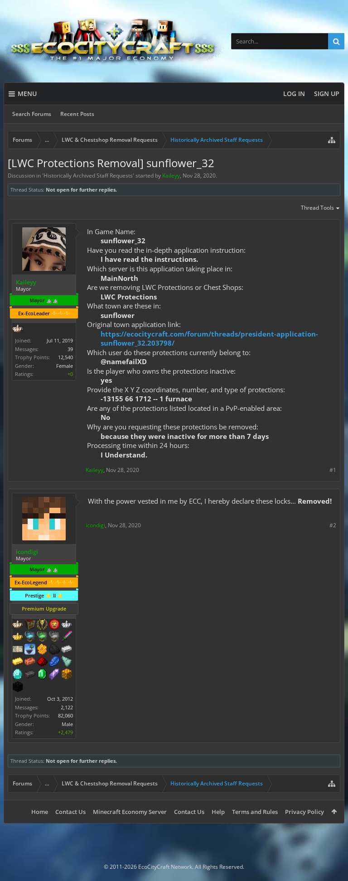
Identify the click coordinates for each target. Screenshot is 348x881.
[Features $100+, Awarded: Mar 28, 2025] (17, 662)
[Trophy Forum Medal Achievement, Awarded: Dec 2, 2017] (54, 625)
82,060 (65, 715)
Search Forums (31, 114)
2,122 (67, 707)
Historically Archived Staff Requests (88, 175)
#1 (332, 470)
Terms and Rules (255, 812)
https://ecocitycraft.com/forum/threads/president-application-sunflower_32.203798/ (209, 338)
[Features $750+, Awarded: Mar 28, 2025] (54, 675)
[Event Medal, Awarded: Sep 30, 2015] (42, 625)
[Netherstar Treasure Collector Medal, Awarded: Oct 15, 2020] (54, 637)
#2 (332, 525)
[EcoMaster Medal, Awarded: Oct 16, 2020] (66, 625)
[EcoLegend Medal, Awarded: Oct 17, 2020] (17, 637)
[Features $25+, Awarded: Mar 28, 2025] (42, 650)
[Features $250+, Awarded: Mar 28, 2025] (54, 662)
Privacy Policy (304, 812)
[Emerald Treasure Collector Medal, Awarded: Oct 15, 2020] (42, 637)
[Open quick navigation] (332, 140)
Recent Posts (77, 114)
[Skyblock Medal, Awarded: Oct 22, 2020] (29, 650)
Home (39, 812)
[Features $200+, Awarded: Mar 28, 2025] (42, 662)
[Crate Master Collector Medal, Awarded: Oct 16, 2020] (66, 637)
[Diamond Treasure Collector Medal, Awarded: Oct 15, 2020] (29, 637)
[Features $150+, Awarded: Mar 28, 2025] (29, 662)
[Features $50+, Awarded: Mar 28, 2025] (54, 650)
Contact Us (70, 812)
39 (70, 349)
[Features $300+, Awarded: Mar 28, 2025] (66, 662)
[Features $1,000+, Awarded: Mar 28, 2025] (66, 675)
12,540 (65, 357)
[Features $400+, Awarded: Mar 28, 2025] (17, 675)
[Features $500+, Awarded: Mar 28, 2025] (29, 675)
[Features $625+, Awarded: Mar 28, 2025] (42, 675)
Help (218, 812)
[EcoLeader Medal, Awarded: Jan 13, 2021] (17, 329)
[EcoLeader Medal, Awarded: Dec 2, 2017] (17, 625)
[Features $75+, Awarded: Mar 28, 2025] (66, 650)
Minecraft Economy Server (130, 812)
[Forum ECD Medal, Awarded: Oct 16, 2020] (17, 650)
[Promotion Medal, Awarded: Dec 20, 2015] (29, 625)
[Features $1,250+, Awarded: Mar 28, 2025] (17, 687)
